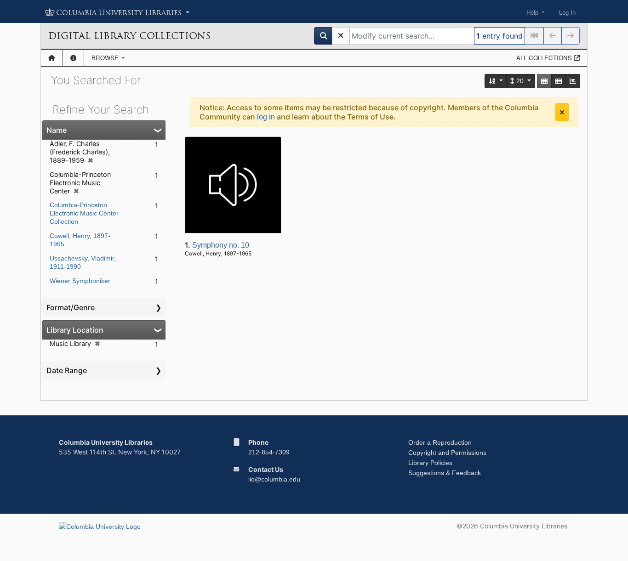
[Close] (562, 112)
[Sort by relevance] (496, 81)
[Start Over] (340, 36)
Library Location (74, 329)
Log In (567, 12)
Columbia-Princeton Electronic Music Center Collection (84, 213)
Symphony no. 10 (220, 245)
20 (519, 81)
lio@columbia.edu (274, 479)
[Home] (52, 58)
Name (56, 130)
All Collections (545, 57)
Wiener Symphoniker (80, 280)
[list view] (558, 81)
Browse (105, 57)
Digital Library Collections (129, 35)
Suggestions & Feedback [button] (444, 472)
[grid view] (544, 81)
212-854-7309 (269, 452)
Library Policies (430, 462)
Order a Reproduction (440, 442)
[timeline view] (572, 81)
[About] (73, 58)
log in (266, 117)
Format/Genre (70, 307)
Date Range (66, 370)
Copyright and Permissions (447, 452)
